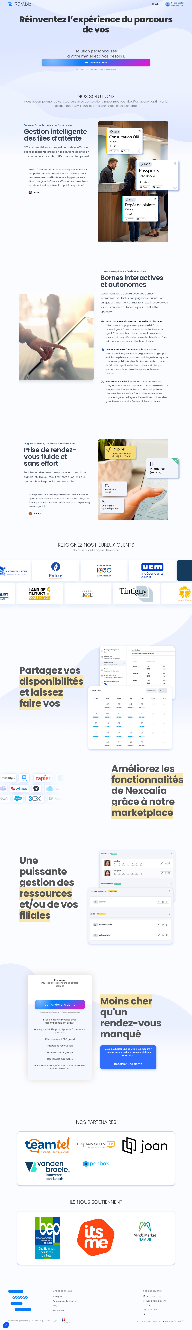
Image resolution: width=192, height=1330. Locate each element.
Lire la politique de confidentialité (18, 1307)
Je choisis (32, 1316)
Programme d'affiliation (64, 1301)
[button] (6, 1325)
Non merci (12, 1316)
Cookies (47, 1320)
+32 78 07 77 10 (154, 1296)
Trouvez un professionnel (19, 3)
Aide (156, 4)
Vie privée (36, 1320)
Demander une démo (96, 62)
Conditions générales (18, 1320)
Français (66, 1322)
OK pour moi (52, 1316)
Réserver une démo (128, 1064)
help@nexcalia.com (156, 1300)
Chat (148, 1305)
